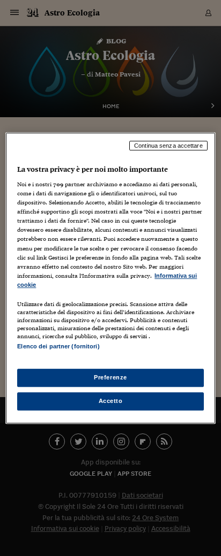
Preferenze (110, 377)
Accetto (111, 401)
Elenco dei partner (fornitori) (58, 346)
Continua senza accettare (168, 145)
